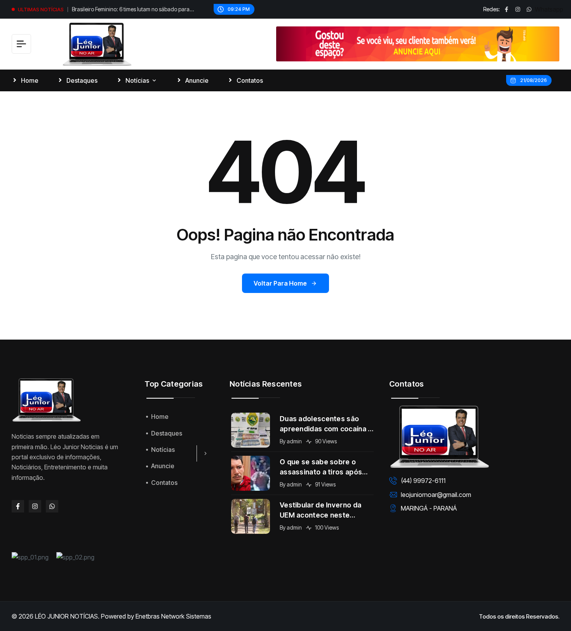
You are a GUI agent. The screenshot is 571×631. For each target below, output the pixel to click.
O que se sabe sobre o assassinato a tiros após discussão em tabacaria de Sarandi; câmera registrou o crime (326, 467)
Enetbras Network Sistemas (173, 616)
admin (294, 441)
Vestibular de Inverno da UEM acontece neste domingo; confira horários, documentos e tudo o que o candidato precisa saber (326, 510)
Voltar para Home (280, 283)
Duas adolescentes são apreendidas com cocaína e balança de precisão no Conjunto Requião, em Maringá (326, 424)
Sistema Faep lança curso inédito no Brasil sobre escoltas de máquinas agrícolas (129, 10)
